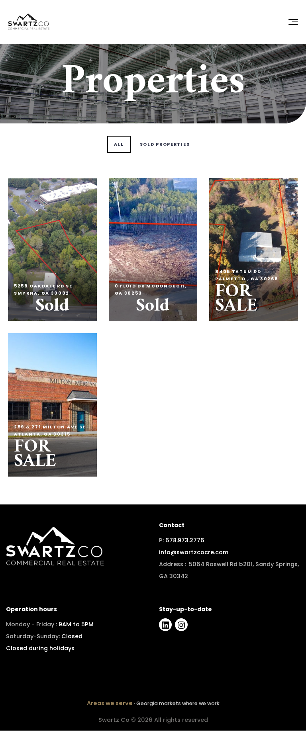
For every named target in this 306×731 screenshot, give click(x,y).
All (119, 144)
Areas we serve (110, 703)
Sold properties (165, 144)
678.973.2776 (184, 540)
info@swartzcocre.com (193, 552)
